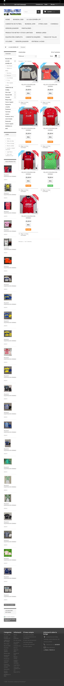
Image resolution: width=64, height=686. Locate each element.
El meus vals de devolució (29, 640)
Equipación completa (14, 37)
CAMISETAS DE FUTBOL (13, 24)
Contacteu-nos (39, 4)
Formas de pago (10, 143)
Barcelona (8, 73)
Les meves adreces (28, 642)
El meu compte (28, 632)
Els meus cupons (27, 646)
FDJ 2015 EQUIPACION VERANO (10, 175)
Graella (55, 57)
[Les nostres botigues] (10, 616)
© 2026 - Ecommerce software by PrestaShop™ (15, 681)
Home (7, 19)
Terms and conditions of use (17, 669)
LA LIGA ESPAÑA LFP (34, 19)
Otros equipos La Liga (9, 84)
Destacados (8, 121)
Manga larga (41, 33)
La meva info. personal (28, 644)
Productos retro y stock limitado (19, 33)
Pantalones (26, 28)
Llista (59, 57)
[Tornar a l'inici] (5, 47)
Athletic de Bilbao (8, 69)
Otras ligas (42, 24)
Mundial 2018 (30, 24)
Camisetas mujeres (33, 37)
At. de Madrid (9, 78)
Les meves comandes (28, 634)
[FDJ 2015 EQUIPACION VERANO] (8, 169)
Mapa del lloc (17, 672)
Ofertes (15, 634)
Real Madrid (9, 65)
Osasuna (8, 75)
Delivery (8, 138)
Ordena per (21, 56)
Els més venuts (17, 640)
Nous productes (10, 161)
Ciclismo (8, 41)
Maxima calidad (10, 145)
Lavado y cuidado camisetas (16, 662)
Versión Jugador (21, 41)
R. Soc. (8, 80)
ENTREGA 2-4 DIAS (38, 41)
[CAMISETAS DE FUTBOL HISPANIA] (12, 12)
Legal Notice (9, 151)
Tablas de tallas (50, 37)
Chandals (54, 24)
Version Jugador (11, 28)
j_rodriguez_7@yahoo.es (49, 649)
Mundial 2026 (18, 19)
